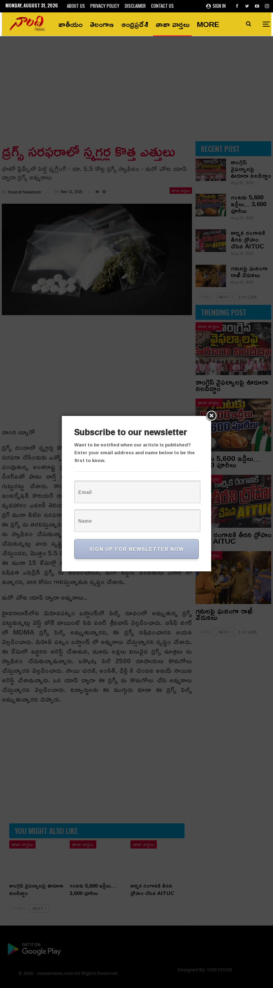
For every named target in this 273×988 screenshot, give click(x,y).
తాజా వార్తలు (172, 24)
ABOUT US (76, 5)
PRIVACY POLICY (104, 5)
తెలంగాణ (102, 24)
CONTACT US (162, 5)
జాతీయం (70, 24)
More (208, 24)
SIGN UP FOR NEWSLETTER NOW (136, 549)
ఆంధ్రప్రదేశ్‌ (134, 24)
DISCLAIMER (135, 5)
